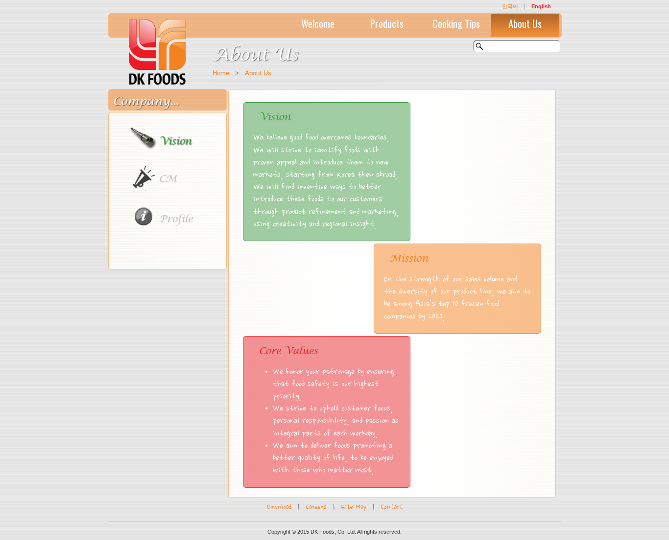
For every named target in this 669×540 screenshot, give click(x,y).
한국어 (510, 6)
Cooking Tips (456, 23)
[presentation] (170, 138)
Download (279, 507)
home (221, 73)
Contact (392, 507)
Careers (316, 507)
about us (258, 73)
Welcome (317, 23)
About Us (525, 23)
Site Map (353, 507)
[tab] (169, 134)
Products (387, 23)
